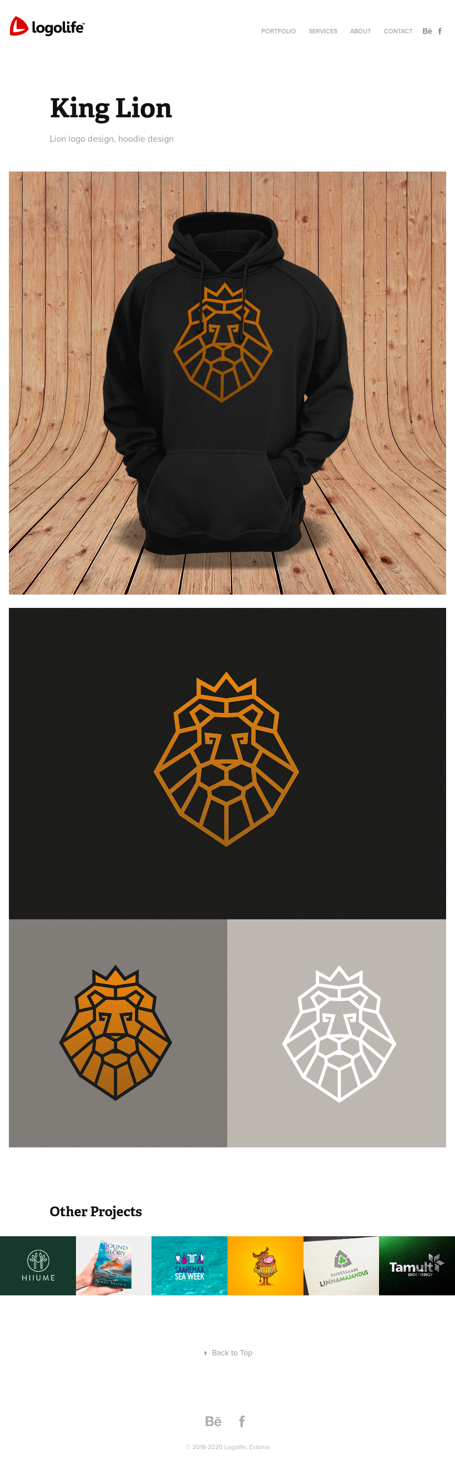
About (360, 31)
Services (323, 31)
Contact (398, 31)
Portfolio (278, 31)
